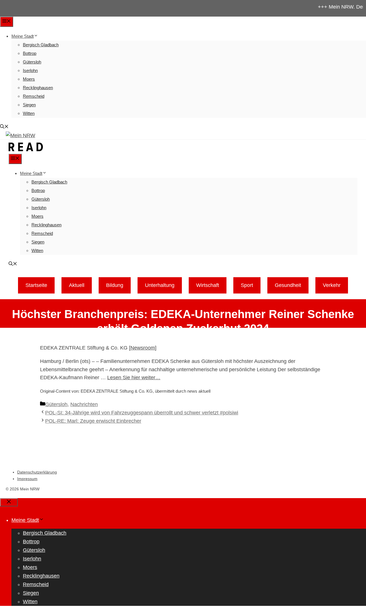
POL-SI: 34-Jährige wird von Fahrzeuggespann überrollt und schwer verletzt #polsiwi (141, 413)
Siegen (29, 104)
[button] (4, 127)
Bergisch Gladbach (41, 44)
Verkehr (332, 285)
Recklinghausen (38, 87)
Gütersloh (32, 61)
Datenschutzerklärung (37, 472)
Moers (29, 79)
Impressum (27, 478)
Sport (247, 285)
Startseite (36, 285)
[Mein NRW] (26, 149)
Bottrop (29, 53)
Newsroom (142, 348)
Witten (29, 113)
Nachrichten (84, 404)
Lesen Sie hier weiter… (133, 377)
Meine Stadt (22, 36)
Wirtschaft (207, 285)
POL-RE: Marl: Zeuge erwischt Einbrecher (93, 421)
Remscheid (33, 96)
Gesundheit (288, 285)
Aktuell (76, 285)
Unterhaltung (159, 285)
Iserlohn (30, 70)
